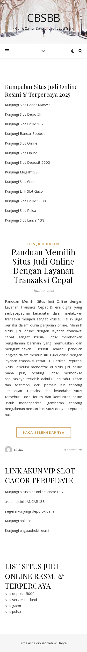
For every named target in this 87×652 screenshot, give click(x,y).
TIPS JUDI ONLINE (43, 244)
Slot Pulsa (28, 210)
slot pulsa (13, 611)
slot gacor (13, 605)
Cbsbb (43, 17)
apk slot (26, 520)
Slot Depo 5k (30, 114)
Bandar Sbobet (32, 133)
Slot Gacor (28, 181)
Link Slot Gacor (32, 191)
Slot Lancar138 (32, 220)
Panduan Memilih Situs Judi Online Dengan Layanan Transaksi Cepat (43, 266)
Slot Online (28, 143)
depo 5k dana (43, 511)
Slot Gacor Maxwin (35, 104)
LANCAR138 (35, 501)
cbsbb (18, 449)
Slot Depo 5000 (33, 200)
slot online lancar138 (46, 491)
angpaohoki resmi (34, 530)
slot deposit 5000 (20, 593)
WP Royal (60, 643)
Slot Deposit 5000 (35, 162)
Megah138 (29, 172)
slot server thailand (21, 599)
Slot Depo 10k (31, 123)
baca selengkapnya (44, 432)
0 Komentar (73, 449)
